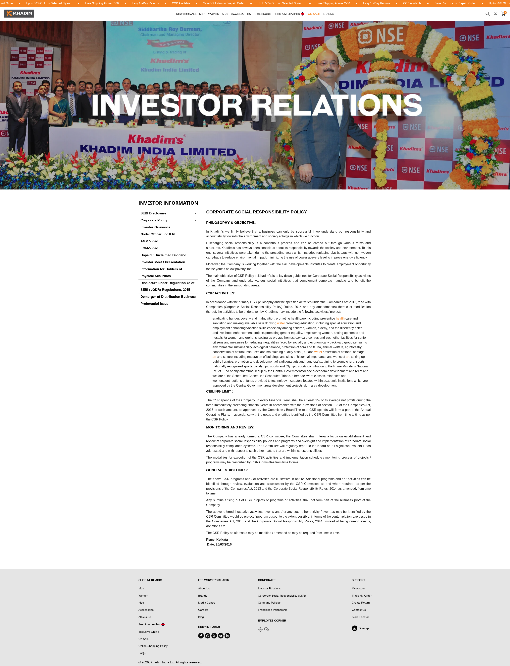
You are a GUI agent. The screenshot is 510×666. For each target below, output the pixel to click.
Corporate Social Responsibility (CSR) (282, 595)
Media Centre (206, 602)
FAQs (141, 653)
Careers (203, 609)
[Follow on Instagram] (207, 635)
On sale (314, 13)
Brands (328, 13)
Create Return (361, 602)
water (281, 323)
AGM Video (149, 241)
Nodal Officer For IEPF (158, 234)
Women (213, 13)
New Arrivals (186, 13)
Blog (201, 617)
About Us (204, 588)
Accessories (241, 13)
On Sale (143, 638)
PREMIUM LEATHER (287, 13)
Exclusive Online (148, 631)
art (214, 356)
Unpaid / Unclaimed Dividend (163, 255)
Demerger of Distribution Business (168, 297)
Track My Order (362, 595)
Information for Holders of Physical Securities (161, 272)
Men (202, 13)
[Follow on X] (214, 635)
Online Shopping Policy (153, 645)
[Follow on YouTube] (221, 635)
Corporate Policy (153, 220)
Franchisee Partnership (272, 609)
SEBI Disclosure (153, 213)
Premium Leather (149, 624)
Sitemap (363, 628)
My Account (359, 588)
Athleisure (144, 617)
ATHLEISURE (262, 13)
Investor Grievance (155, 227)
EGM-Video (149, 248)
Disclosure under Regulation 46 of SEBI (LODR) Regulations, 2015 (167, 286)
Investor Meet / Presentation (162, 262)
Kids (225, 13)
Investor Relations (269, 588)
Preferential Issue (154, 304)
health (340, 318)
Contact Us (359, 609)
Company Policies (269, 602)
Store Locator (360, 617)
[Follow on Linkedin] (227, 635)
